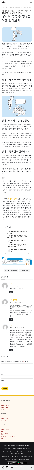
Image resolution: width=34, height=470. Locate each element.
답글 (11, 292)
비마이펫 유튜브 (5, 405)
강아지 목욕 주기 (13, 199)
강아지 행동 (15, 7)
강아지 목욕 (24, 270)
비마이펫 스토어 (5, 431)
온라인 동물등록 (5, 433)
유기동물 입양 (4, 435)
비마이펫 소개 (4, 418)
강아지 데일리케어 (11, 270)
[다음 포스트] (31, 467)
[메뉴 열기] (31, 2)
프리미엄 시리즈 (9, 7)
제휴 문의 (3, 420)
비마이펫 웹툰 (4, 407)
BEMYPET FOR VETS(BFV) (8, 436)
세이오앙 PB (4, 438)
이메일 (3, 380)
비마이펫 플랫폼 (5, 429)
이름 (2, 374)
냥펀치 (2, 409)
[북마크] (7, 467)
